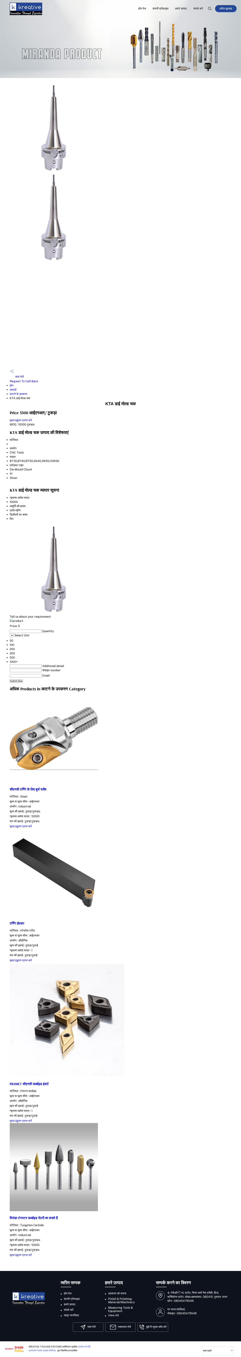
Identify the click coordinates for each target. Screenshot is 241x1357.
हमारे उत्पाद (181, 8)
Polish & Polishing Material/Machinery (121, 1300)
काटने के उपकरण (18, 394)
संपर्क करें (198, 8)
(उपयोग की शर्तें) (84, 1346)
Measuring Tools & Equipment (120, 1309)
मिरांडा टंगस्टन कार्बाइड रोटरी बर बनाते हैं (34, 1218)
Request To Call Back (24, 381)
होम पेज (142, 8)
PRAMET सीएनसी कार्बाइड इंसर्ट (29, 1084)
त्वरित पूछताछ (225, 8)
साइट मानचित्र (71, 1315)
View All (113, 1315)
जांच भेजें (19, 376)
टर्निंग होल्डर (17, 923)
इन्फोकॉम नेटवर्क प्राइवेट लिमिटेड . (43, 1350)
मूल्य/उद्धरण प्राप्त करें (21, 420)
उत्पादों (13, 389)
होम (11, 385)
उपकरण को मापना (117, 1293)
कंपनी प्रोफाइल (160, 8)
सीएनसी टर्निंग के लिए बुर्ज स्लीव (28, 789)
